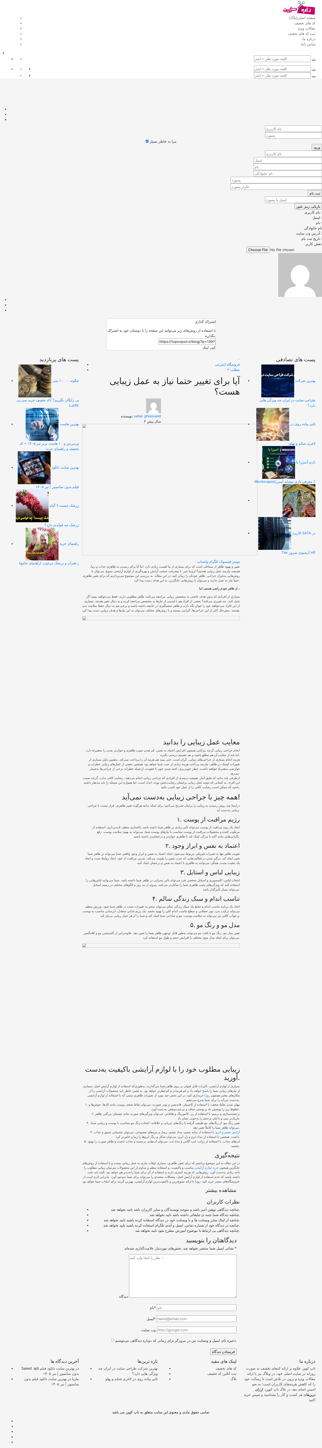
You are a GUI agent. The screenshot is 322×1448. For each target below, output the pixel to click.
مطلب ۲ (233, 369)
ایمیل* (151, 1319)
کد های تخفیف (226, 1368)
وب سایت (148, 1330)
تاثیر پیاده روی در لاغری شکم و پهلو (131, 1379)
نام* (153, 1307)
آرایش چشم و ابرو (228, 1132)
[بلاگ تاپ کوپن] (297, 7)
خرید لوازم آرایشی (207, 1167)
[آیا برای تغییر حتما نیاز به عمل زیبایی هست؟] (169, 489)
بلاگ (233, 1379)
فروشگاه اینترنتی (227, 364)
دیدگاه (123, 1296)
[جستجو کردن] (313, 60)
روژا (207, 1095)
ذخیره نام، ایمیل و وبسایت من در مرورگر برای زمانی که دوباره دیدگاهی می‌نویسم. (176, 1340)
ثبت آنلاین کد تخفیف (222, 1373)
